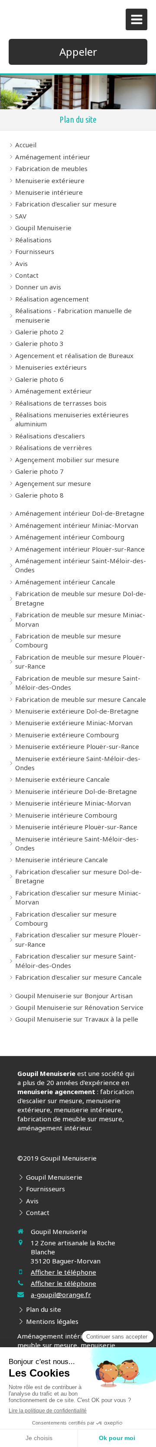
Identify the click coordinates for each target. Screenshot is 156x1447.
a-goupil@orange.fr (61, 1294)
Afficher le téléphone (63, 1272)
